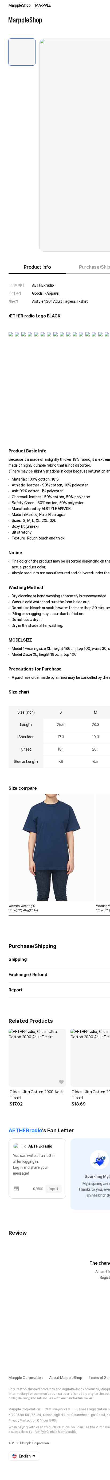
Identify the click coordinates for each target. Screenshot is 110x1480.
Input (53, 1189)
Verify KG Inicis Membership (56, 1432)
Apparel (52, 293)
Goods (37, 293)
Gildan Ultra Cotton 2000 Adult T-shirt (37, 1094)
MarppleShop (20, 5)
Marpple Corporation (26, 1378)
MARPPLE (43, 5)
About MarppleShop (65, 1378)
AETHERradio (43, 285)
